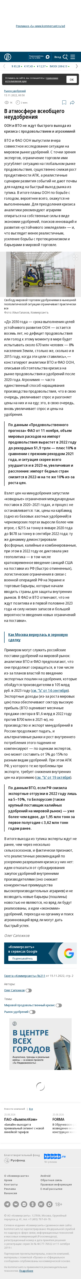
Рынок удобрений (15, 91)
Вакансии (10, 1193)
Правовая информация (56, 1184)
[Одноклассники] (32, 1204)
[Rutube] (41, 1204)
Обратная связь (51, 1180)
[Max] (49, 1204)
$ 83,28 (16, 66)
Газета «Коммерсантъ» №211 (24, 976)
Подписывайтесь (22, 958)
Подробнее (26, 1271)
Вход (57, 57)
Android (45, 1176)
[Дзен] (24, 1204)
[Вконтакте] (16, 1204)
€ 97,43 (28, 66)
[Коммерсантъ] (7, 56)
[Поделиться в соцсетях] (72, 102)
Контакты (11, 1184)
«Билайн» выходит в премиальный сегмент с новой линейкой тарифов (24, 1128)
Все (31, 1108)
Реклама (10, 1189)
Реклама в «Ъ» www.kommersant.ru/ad (40, 26)
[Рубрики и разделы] (73, 57)
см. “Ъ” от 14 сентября (50, 690)
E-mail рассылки (51, 1189)
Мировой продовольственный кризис (29, 1005)
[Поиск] (65, 57)
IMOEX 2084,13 (58, 66)
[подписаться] (30, 990)
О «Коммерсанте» (16, 1176)
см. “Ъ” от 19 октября (53, 777)
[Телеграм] (7, 1204)
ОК (72, 79)
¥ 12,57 (41, 66)
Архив (8, 1180)
